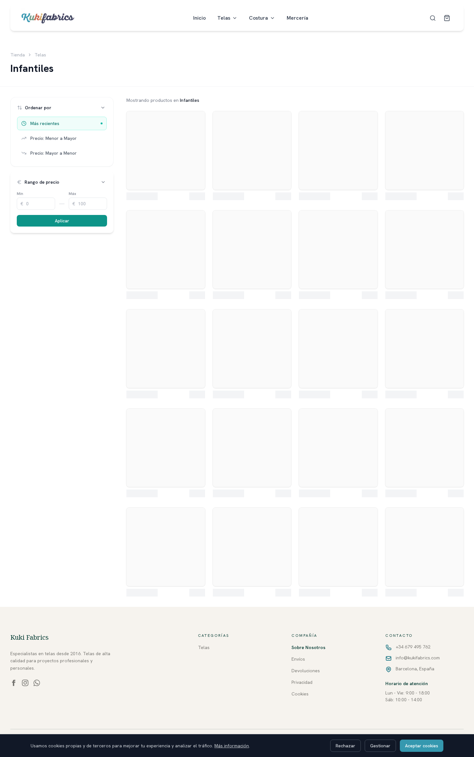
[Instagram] (25, 683)
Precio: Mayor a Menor (53, 153)
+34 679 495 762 (413, 647)
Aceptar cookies (421, 746)
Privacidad (301, 682)
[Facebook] (13, 683)
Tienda (17, 55)
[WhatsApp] (37, 683)
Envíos (298, 659)
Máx (72, 193)
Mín (20, 193)
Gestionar (380, 746)
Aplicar (62, 221)
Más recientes (44, 123)
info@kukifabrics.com (418, 658)
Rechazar (345, 746)
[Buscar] (432, 18)
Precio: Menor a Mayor (53, 138)
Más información (231, 746)
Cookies (300, 694)
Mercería (297, 18)
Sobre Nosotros (308, 647)
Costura (258, 18)
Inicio (199, 18)
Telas (223, 18)
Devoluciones (305, 671)
